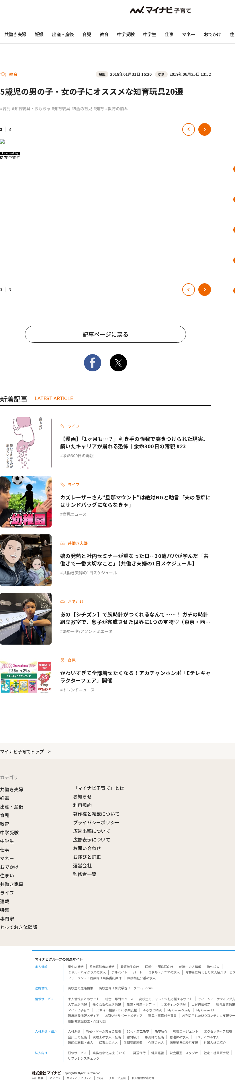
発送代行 (139, 1052)
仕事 (169, 34)
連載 (4, 901)
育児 (86, 34)
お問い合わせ (87, 848)
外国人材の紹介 (215, 1042)
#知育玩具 (61, 108)
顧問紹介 (133, 1037)
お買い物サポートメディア (123, 1015)
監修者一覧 (85, 873)
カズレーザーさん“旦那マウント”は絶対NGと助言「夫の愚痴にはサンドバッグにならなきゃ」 (135, 500)
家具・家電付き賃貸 (162, 1015)
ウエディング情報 (173, 1004)
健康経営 (157, 1052)
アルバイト (119, 972)
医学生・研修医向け (159, 966)
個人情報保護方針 (143, 1078)
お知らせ (82, 796)
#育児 (5, 108)
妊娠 (39, 34)
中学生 (149, 34)
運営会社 (82, 865)
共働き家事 (11, 884)
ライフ (7, 892)
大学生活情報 (77, 1004)
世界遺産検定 (200, 1004)
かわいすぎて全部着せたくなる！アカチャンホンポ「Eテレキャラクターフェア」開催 (135, 676)
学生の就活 (76, 966)
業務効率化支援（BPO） (110, 1052)
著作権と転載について (96, 813)
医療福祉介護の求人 (141, 978)
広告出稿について (92, 830)
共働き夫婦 (15, 34)
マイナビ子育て (79, 1010)
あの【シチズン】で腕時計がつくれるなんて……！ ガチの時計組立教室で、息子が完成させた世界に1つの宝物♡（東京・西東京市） (135, 617)
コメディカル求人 (206, 1037)
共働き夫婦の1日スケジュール (90, 572)
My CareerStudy (179, 1010)
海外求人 (213, 966)
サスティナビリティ (79, 1078)
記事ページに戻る (105, 334)
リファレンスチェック (83, 1058)
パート (137, 972)
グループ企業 (117, 1078)
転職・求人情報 (190, 966)
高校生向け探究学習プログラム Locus (125, 988)
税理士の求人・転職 (107, 1037)
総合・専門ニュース (119, 998)
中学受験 (125, 34)
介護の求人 (156, 1042)
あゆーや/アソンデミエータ (87, 631)
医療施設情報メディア (83, 1015)
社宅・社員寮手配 (216, 1052)
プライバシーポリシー (96, 822)
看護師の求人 (179, 1037)
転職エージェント (185, 1031)
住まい (7, 875)
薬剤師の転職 (154, 1037)
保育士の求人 (108, 1042)
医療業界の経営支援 (184, 1042)
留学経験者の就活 (102, 966)
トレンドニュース (79, 690)
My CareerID (205, 1010)
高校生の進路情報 (80, 988)
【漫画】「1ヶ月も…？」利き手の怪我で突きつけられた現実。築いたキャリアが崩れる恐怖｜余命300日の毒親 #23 (134, 442)
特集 (4, 909)
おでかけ (212, 34)
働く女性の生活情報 (107, 1004)
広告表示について (92, 839)
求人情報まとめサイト (83, 998)
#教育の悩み (116, 108)
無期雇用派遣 (133, 1042)
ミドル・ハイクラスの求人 (87, 972)
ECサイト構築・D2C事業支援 (116, 1010)
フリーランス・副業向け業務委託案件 (95, 978)
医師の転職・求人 (80, 1042)
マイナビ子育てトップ (22, 751)
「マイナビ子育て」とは (99, 787)
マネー (188, 34)
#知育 (98, 108)
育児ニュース (75, 514)
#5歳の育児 (81, 108)
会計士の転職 (77, 1037)
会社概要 (38, 1078)
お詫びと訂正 (87, 856)
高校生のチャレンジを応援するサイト (166, 998)
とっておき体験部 (18, 927)
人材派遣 (74, 1031)
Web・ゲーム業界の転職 (103, 1031)
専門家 (7, 918)
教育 (104, 34)
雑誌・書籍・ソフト (141, 1004)
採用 (100, 1078)
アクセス (55, 1078)
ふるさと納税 (152, 1010)
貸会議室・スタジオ (184, 1052)
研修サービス (77, 1052)
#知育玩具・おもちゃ (31, 108)
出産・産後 (63, 34)
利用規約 (82, 805)
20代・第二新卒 (138, 1031)
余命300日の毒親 (78, 455)
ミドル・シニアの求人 (164, 972)
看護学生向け (129, 966)
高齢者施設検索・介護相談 (87, 1021)
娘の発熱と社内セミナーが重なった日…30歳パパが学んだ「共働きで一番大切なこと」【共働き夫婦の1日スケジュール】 (134, 559)
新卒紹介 (161, 1031)
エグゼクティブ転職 (218, 1031)
